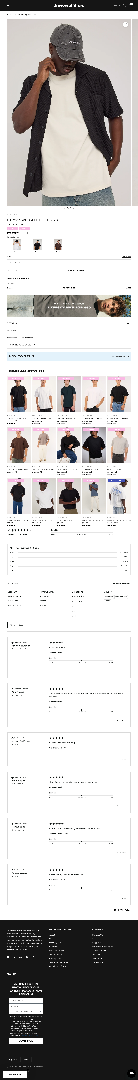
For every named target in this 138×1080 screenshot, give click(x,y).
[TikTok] (35, 957)
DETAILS (12, 323)
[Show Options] (40, 1011)
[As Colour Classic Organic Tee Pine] (69, 394)
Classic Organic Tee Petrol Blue (92, 520)
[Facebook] (10, 957)
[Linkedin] (41, 957)
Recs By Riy (55, 943)
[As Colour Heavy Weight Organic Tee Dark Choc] (19, 445)
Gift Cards (97, 955)
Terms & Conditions (58, 962)
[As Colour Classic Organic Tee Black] (19, 394)
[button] (69, 233)
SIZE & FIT (13, 331)
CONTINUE (26, 1041)
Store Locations (56, 951)
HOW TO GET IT (21, 356)
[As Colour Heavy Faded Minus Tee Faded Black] (94, 445)
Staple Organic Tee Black (66, 520)
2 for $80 (12, 229)
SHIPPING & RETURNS (20, 338)
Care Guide (97, 962)
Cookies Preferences (59, 966)
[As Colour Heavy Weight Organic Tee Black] (119, 394)
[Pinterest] (29, 957)
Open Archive (13, 517)
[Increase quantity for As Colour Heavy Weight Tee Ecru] (16, 270)
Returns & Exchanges (102, 947)
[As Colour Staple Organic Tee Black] (69, 496)
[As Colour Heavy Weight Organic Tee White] (94, 394)
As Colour (12, 415)
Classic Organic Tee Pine (67, 419)
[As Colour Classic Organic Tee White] (44, 394)
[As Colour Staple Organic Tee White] (44, 496)
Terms (36, 1036)
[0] (129, 5)
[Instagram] (16, 957)
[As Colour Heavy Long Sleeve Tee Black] (69, 445)
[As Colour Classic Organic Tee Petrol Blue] (94, 496)
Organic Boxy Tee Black (18, 520)
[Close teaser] (28, 1070)
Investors (53, 947)
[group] (26, 530)
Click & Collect (99, 951)
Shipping (96, 943)
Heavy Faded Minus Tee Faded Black (93, 470)
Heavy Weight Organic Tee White (93, 419)
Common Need (113, 517)
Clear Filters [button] (16, 625)
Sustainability (55, 955)
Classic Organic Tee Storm (117, 470)
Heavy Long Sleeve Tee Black (68, 470)
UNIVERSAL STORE (60, 930)
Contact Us (97, 935)
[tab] (122, 584)
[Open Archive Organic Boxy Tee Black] (19, 496)
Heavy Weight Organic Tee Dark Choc (17, 470)
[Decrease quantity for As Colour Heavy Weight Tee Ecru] (9, 270)
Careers (53, 939)
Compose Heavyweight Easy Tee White (118, 520)
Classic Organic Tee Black (16, 419)
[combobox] (25, 1011)
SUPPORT (97, 930)
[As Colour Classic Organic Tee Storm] (119, 445)
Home (9, 15)
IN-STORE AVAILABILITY (21, 345)
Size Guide (97, 958)
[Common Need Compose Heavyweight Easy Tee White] (119, 496)
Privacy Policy (56, 958)
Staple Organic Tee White (41, 520)
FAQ (94, 939)
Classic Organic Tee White (41, 419)
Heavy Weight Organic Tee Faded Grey (43, 470)
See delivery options (120, 356)
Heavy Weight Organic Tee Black (118, 419)
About (52, 935)
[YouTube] (22, 958)
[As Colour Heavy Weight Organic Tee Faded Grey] (44, 445)
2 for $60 (24, 229)
